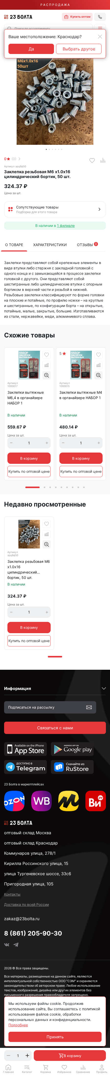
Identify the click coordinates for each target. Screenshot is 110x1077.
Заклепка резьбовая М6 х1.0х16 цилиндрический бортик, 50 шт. (28, 569)
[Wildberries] (41, 801)
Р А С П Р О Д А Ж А (55, 5)
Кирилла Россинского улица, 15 (36, 863)
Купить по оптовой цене (29, 471)
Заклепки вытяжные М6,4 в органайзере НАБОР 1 (25, 397)
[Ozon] (14, 801)
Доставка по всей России (26, 904)
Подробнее (18, 1025)
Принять (55, 1036)
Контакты (12, 894)
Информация (17, 688)
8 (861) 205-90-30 (33, 933)
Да (31, 48)
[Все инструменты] (95, 801)
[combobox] (48, 28)
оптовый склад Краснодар (31, 842)
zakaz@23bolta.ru (21, 918)
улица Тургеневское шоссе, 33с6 (37, 873)
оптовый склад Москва (27, 832)
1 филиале (66, 225)
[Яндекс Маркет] (68, 801)
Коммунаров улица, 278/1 (30, 853)
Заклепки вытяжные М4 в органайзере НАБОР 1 (80, 395)
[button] (100, 29)
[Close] (100, 37)
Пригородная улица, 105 (28, 883)
